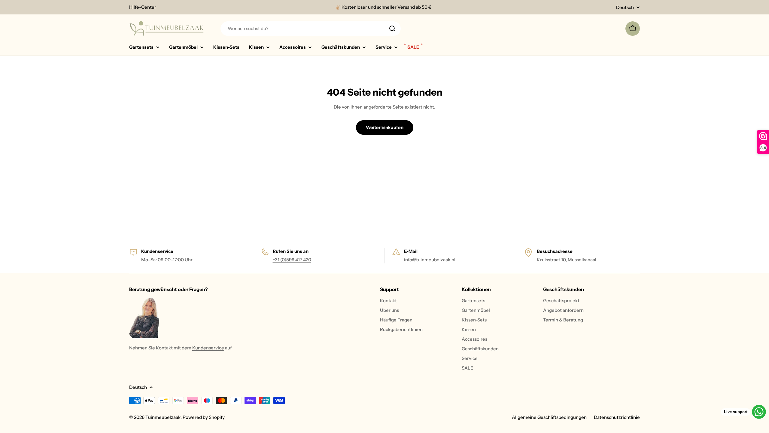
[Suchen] (392, 28)
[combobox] (310, 28)
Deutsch (625, 7)
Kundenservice (208, 348)
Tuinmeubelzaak (163, 417)
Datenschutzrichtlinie (617, 417)
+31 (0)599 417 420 (292, 260)
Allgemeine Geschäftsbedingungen (549, 417)
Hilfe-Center (142, 7)
